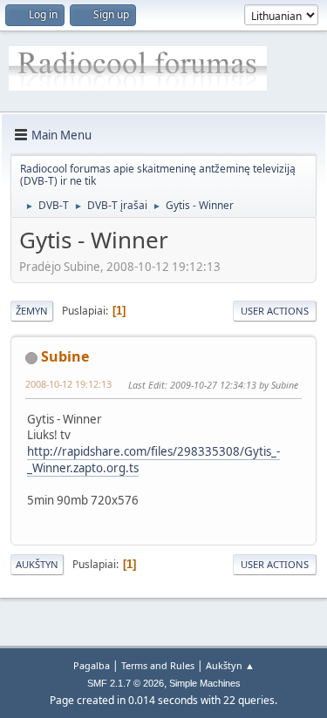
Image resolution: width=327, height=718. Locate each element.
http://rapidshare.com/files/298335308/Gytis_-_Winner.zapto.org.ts (153, 460)
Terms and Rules (157, 665)
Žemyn (32, 310)
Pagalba (91, 665)
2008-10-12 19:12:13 (68, 383)
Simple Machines (205, 683)
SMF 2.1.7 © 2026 (125, 683)
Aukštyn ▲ (230, 665)
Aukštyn (37, 564)
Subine (65, 356)
